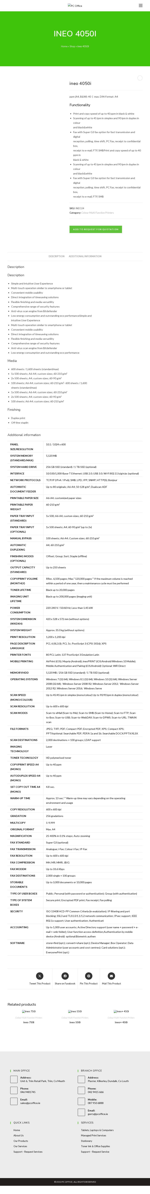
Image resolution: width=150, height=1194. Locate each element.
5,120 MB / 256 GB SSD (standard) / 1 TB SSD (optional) (77, 672)
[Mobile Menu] (140, 5)
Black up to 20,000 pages (60, 589)
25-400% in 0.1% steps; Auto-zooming (68, 835)
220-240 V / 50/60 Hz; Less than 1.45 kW (69, 607)
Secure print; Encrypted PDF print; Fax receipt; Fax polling (79, 900)
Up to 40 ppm (53, 764)
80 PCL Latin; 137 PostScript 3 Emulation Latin (72, 654)
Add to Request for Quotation (95, 229)
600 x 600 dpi (53, 809)
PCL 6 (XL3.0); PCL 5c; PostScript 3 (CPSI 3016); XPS (76, 643)
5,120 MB (51, 455)
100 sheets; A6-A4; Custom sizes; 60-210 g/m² (73, 538)
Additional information (85, 256)
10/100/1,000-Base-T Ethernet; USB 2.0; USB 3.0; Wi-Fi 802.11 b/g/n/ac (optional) (92, 473)
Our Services (20, 1146)
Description (57, 256)
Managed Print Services (93, 1135)
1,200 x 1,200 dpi (55, 636)
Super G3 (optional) (57, 842)
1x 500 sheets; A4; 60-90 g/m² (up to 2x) (69, 527)
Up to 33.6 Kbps (55, 869)
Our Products (21, 1140)
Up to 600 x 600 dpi (57, 706)
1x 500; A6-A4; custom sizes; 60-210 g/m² (70, 515)
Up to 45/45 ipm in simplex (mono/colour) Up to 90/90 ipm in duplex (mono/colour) (92, 694)
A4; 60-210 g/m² (55, 545)
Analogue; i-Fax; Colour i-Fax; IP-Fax (66, 849)
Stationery (86, 1140)
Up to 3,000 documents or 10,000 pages (69, 882)
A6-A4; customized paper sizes (63, 498)
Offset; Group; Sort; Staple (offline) (66, 556)
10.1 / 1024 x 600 (56, 444)
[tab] (56, 256)
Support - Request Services (28, 1151)
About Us (19, 1135)
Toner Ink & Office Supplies (95, 1146)
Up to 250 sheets (56, 567)
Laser (49, 746)
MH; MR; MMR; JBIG (58, 862)
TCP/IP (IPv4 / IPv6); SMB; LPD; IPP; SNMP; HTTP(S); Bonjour (81, 480)
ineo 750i (28, 1022)
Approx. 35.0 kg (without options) (65, 630)
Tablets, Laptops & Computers (97, 1130)
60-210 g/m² (53, 504)
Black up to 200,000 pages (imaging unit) (69, 596)
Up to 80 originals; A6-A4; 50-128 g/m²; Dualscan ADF (76, 486)
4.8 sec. (50, 786)
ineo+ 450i (121, 1022)
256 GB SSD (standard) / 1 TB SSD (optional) (71, 466)
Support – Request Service (95, 1151)
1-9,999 (50, 822)
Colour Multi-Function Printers (97, 212)
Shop (72, 46)
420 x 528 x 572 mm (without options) (67, 619)
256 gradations (54, 815)
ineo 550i (75, 1022)
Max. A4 (50, 829)
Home (64, 46)
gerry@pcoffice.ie (98, 1113)
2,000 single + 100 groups (61, 875)
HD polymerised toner (58, 757)
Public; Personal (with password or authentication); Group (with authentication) (91, 893)
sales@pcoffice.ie (30, 1102)
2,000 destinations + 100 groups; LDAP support (73, 740)
